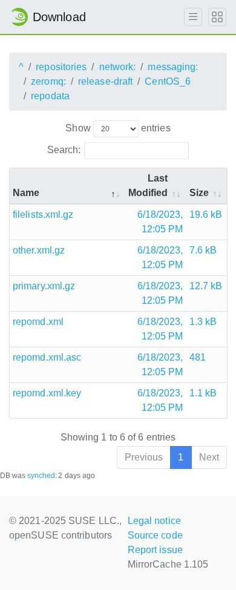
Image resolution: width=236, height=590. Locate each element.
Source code (155, 535)
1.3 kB (203, 321)
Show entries (117, 128)
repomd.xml (38, 321)
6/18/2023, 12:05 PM (160, 221)
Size (199, 193)
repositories (61, 67)
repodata (50, 96)
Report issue (155, 550)
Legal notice (154, 521)
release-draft (105, 81)
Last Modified (148, 185)
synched (41, 475)
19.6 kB (206, 214)
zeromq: (48, 81)
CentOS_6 (168, 81)
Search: (64, 150)
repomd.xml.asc (47, 357)
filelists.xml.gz (43, 214)
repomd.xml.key (47, 393)
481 (197, 357)
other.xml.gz (39, 250)
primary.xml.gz (44, 286)
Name (26, 193)
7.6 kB (203, 250)
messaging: (173, 67)
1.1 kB (203, 393)
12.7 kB (206, 286)
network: (117, 67)
